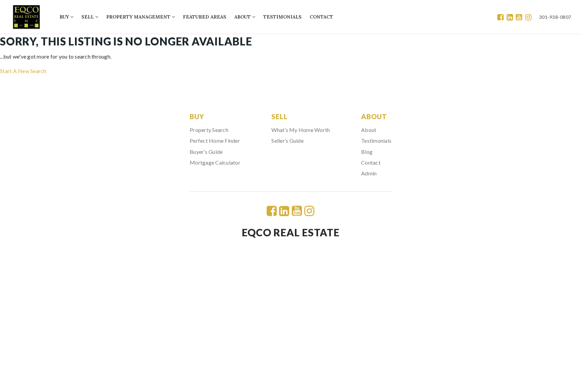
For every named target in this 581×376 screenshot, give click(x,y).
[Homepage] (26, 17)
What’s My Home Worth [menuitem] (300, 130)
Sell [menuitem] (88, 17)
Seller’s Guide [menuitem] (287, 140)
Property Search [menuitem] (209, 130)
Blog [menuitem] (367, 151)
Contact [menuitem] (321, 17)
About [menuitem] (243, 17)
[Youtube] (519, 17)
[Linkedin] (510, 17)
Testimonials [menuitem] (282, 17)
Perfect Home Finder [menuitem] (215, 140)
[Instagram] (528, 17)
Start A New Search (23, 71)
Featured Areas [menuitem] (204, 17)
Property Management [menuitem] (139, 17)
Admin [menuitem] (369, 173)
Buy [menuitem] (65, 17)
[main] (290, 54)
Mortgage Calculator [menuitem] (215, 162)
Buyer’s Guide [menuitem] (206, 151)
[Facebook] (500, 17)
